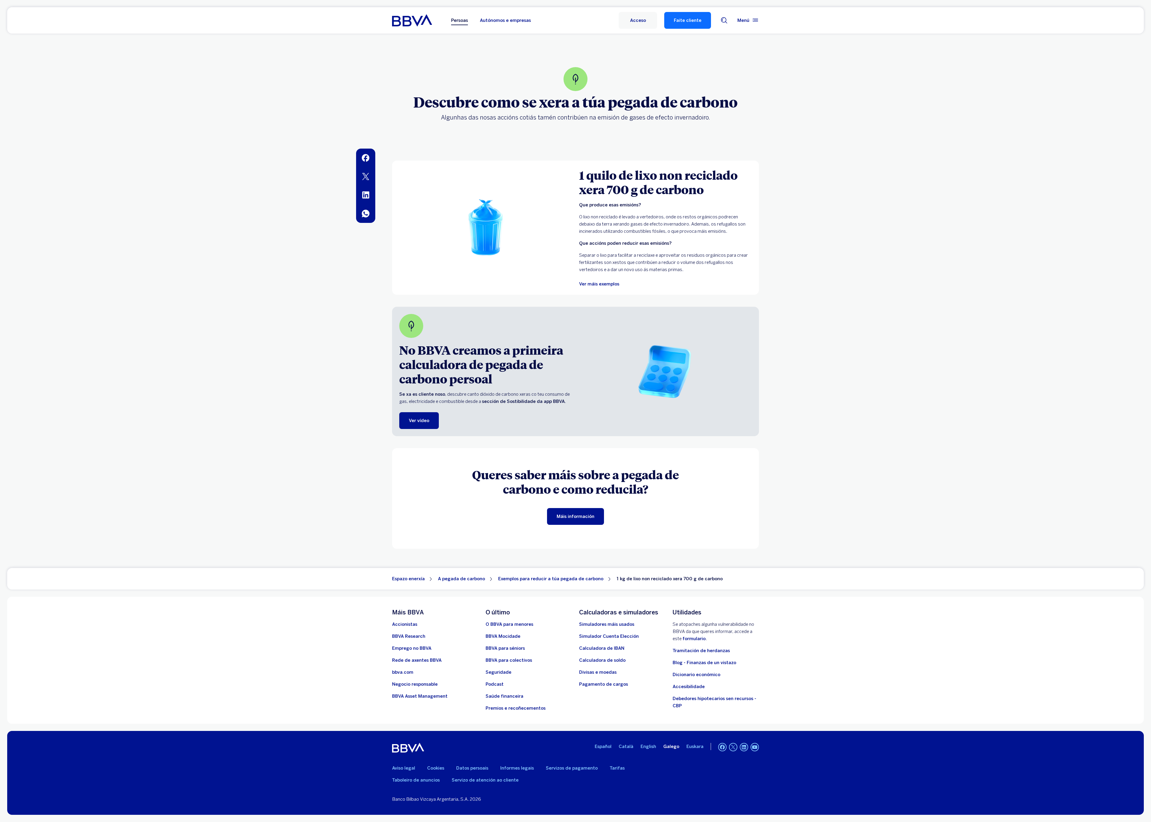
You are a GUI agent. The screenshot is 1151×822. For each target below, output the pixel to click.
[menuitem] (365, 158)
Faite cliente (687, 20)
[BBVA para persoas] (412, 20)
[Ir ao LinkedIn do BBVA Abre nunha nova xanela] (744, 747)
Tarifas (617, 768)
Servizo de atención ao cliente (485, 780)
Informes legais (517, 768)
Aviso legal (403, 768)
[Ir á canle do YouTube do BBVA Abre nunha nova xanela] (755, 747)
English (648, 746)
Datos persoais (472, 768)
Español (603, 746)
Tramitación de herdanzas (701, 650)
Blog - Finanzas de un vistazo (704, 662)
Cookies (435, 768)
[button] (638, 20)
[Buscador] (724, 20)
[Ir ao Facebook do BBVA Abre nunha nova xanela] (722, 747)
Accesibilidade (689, 686)
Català (626, 746)
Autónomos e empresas (505, 20)
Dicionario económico (696, 674)
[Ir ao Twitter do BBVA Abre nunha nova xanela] (733, 747)
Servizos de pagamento (572, 768)
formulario (694, 638)
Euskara (694, 746)
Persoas (459, 20)
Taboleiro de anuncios (416, 780)
